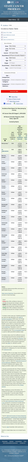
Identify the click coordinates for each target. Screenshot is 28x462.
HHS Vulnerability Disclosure (10, 443)
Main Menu (12, 19)
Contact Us (22, 443)
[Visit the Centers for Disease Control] (17, 1)
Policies (11, 441)
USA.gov (17, 453)
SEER (8, 427)
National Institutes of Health (9, 451)
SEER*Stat (7, 327)
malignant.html (7, 349)
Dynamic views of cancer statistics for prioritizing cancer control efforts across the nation (14, 13)
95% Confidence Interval (20, 137)
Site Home (4, 441)
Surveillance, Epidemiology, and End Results (15, 417)
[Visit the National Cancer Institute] (10, 1)
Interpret (8, 103)
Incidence (5, 25)
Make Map (14, 97)
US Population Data (19, 330)
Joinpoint (20, 338)
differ (9, 343)
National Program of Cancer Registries (16, 415)
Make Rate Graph (14, 101)
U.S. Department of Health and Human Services (13, 450)
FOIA (25, 441)
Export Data (19, 103)
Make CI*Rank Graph (14, 99)
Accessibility (19, 441)
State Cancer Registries (7, 293)
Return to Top (5, 436)
